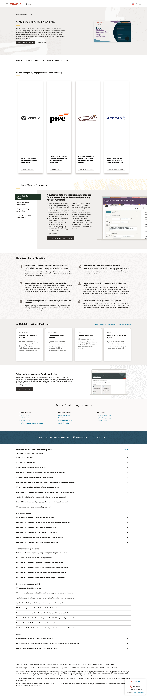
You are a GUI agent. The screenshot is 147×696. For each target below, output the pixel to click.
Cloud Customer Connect (104, 415)
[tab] (28, 197)
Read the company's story (86, 169)
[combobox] (73, 4)
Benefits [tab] (37, 60)
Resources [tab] (58, 60)
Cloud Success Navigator (65, 420)
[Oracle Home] (16, 4)
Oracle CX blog (24, 415)
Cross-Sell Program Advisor (56, 336)
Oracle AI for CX (24, 418)
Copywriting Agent (85, 335)
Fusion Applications (21, 14)
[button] (7, 4)
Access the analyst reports (25, 389)
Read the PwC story (56, 169)
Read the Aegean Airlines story (116, 169)
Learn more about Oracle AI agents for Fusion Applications (113, 324)
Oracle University (63, 423)
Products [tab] (29, 60)
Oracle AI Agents (24, 420)
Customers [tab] (19, 60)
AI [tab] (43, 60)
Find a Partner (62, 418)
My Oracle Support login (104, 418)
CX (29, 14)
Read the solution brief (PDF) (25, 42)
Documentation (102, 420)
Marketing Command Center (28, 336)
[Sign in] (136, 4)
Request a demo (42, 42)
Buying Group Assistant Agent (117, 336)
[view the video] (112, 31)
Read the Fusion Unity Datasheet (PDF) (60, 238)
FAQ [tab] (66, 60)
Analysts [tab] (50, 60)
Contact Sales (100, 437)
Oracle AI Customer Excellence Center (31, 423)
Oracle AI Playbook (64, 415)
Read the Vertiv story (27, 169)
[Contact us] (140, 4)
